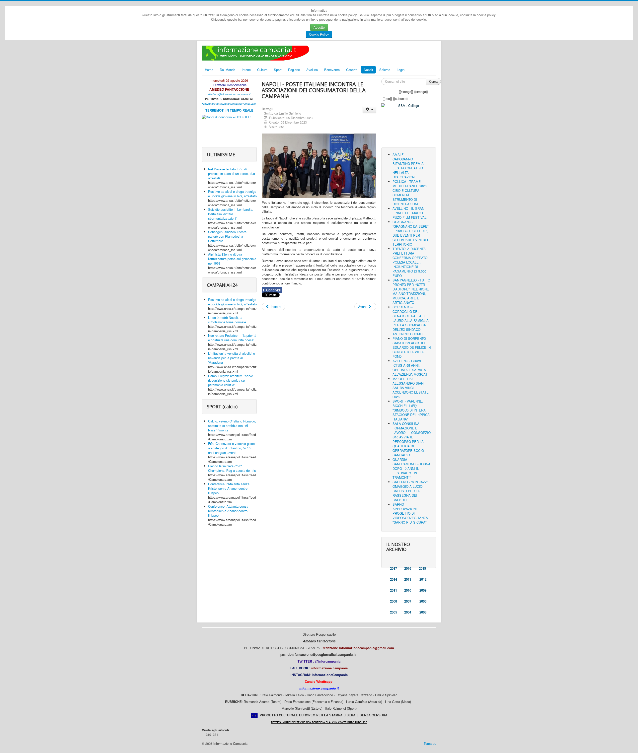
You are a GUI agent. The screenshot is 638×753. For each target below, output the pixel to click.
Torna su (430, 743)
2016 (407, 568)
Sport (278, 69)
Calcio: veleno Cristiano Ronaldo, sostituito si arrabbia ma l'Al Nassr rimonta (232, 425)
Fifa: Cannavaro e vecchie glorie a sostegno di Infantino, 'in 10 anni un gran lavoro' (231, 448)
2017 (393, 568)
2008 (393, 601)
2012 (422, 579)
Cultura (262, 69)
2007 (407, 601)
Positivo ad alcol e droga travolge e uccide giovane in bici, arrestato (232, 193)
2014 (393, 579)
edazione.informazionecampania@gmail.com (229, 103)
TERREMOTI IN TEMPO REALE (229, 110)
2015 (422, 568)
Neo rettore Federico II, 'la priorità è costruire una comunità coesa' (232, 337)
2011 (393, 590)
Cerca (433, 81)
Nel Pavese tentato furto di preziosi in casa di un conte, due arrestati (231, 173)
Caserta (351, 69)
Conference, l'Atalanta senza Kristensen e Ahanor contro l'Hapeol (228, 488)
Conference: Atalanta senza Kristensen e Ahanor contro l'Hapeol (228, 511)
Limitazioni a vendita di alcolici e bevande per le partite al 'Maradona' (231, 358)
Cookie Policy (319, 34)
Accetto (319, 27)
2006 (422, 601)
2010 (407, 590)
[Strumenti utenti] (369, 109)
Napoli (368, 69)
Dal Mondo (227, 69)
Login (400, 69)
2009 (422, 590)
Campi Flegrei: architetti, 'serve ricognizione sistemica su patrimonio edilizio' (230, 380)
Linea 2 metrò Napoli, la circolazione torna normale (227, 319)
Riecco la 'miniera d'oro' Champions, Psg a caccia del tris (232, 468)
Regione (294, 69)
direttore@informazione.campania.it (229, 94)
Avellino (312, 69)
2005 (393, 612)
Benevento (332, 69)
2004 (407, 612)
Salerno (384, 69)
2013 (407, 579)
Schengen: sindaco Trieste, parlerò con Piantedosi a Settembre (227, 236)
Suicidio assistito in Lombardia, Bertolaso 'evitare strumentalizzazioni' (230, 214)
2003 (422, 612)
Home (209, 69)
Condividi (272, 289)
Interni (246, 69)
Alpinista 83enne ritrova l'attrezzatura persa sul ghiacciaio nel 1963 (232, 259)
